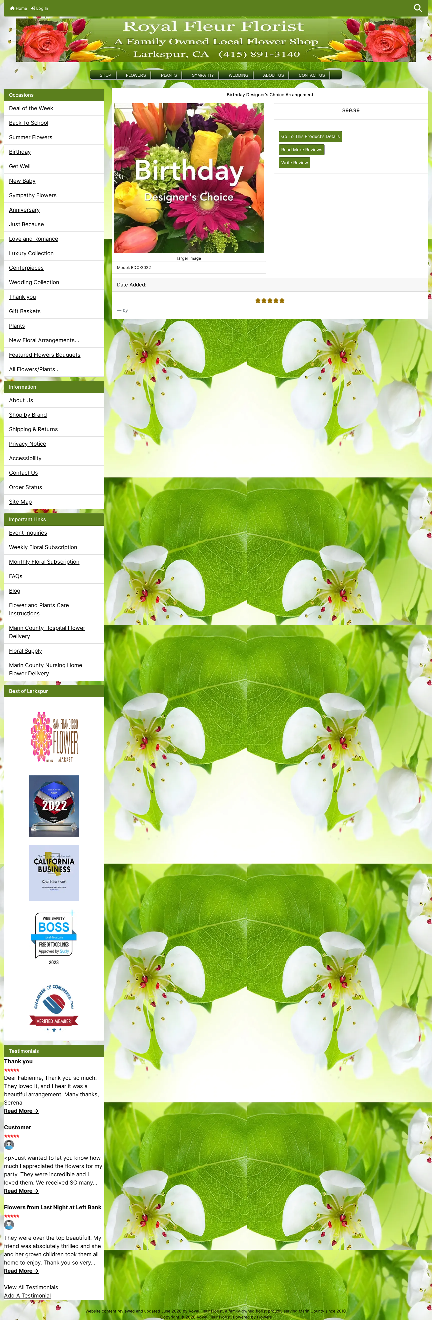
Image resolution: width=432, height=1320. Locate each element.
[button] (418, 8)
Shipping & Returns (33, 429)
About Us (273, 75)
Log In (41, 8)
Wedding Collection (34, 282)
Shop (105, 75)
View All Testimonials (31, 1287)
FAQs (15, 576)
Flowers (136, 75)
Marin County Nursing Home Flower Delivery (45, 669)
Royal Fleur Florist (214, 1317)
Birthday (20, 151)
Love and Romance (33, 238)
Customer (17, 1127)
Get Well (19, 166)
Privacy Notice (27, 443)
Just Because (26, 224)
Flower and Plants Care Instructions (39, 609)
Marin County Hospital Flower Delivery (47, 632)
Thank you (22, 296)
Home (20, 8)
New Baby (22, 180)
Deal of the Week (31, 108)
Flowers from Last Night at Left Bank (53, 1207)
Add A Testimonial (27, 1295)
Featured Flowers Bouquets (44, 354)
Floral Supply (25, 650)
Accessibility (25, 458)
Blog (14, 590)
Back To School (28, 122)
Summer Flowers (30, 137)
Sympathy (203, 75)
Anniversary (24, 209)
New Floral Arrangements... (44, 340)
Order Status (25, 487)
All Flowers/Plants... (34, 369)
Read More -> (21, 1111)
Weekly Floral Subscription (43, 547)
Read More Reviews (301, 149)
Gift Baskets (25, 311)
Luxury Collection (31, 253)
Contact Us (312, 75)
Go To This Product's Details (310, 136)
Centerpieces (26, 267)
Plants (169, 75)
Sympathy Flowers (33, 195)
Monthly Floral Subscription (44, 561)
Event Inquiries (28, 532)
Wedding (238, 75)
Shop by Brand (28, 414)
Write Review (294, 162)
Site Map (20, 501)
